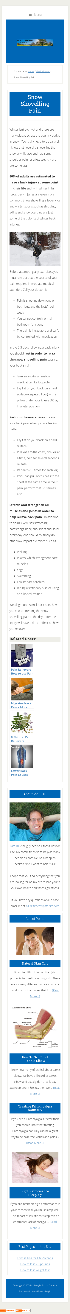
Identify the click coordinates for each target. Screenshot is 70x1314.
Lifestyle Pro (38, 1285)
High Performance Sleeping (35, 1193)
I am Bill (14, 846)
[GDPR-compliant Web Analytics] (7, 1311)
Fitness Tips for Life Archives (35, 1258)
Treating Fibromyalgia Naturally (35, 1108)
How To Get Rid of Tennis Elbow (35, 1059)
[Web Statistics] (23, 1311)
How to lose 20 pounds (35, 1264)
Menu (38, 15)
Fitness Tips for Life (35, 42)
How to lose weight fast (35, 1270)
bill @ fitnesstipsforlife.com (42, 906)
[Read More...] (35, 1143)
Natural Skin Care (35, 963)
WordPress (37, 1291)
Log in (48, 1291)
